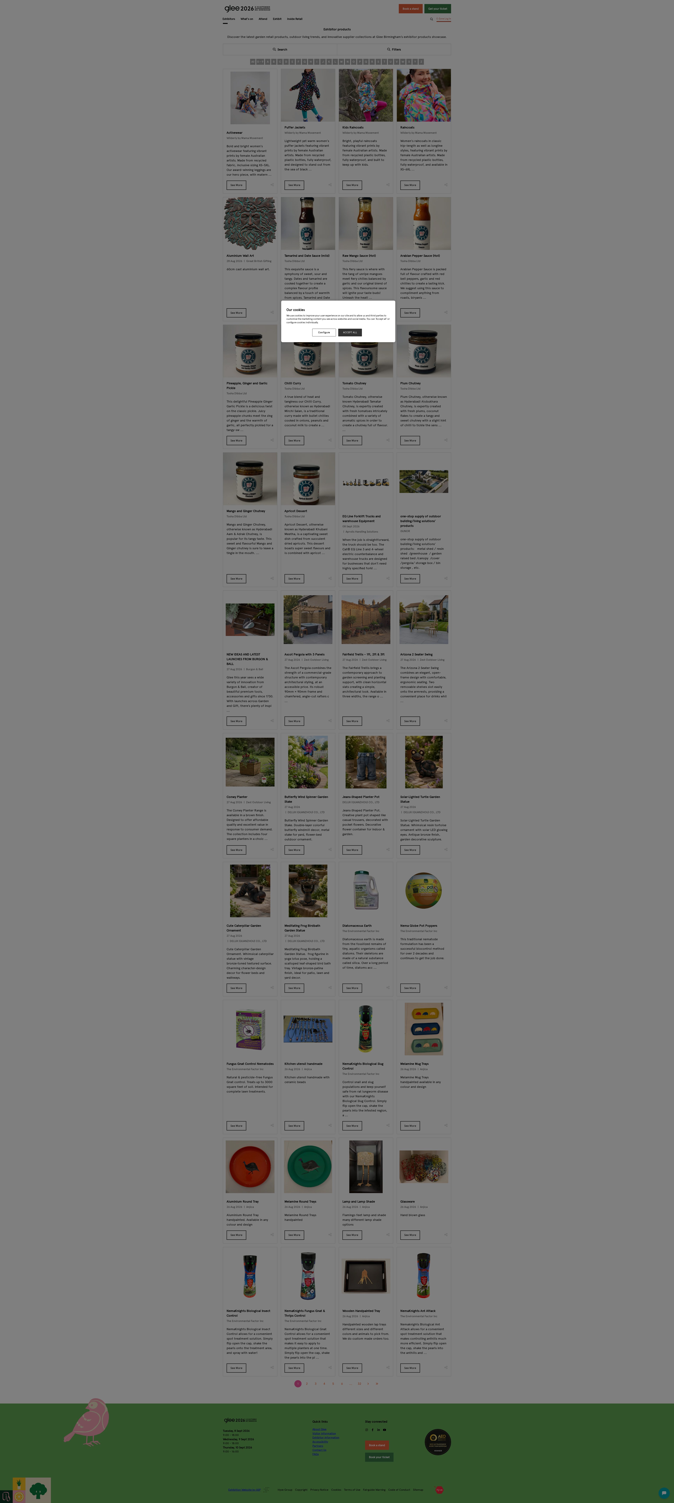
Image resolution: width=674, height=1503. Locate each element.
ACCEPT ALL (350, 332)
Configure (324, 332)
